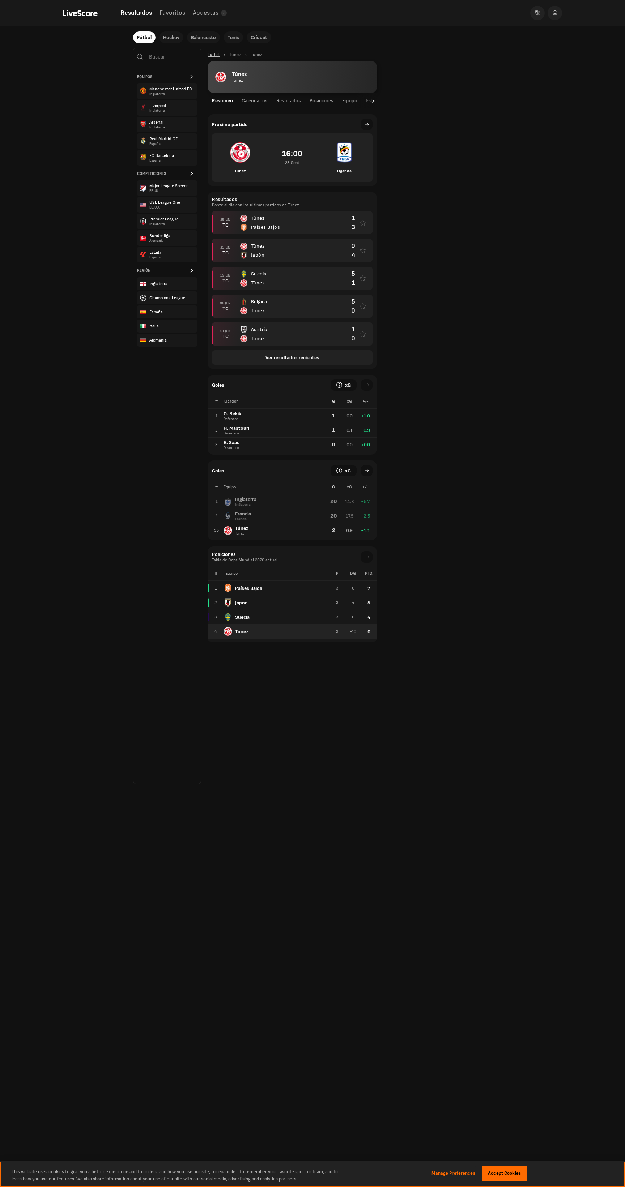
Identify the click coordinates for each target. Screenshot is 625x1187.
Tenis (233, 37)
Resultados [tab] (288, 101)
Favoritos (172, 13)
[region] (312, 1174)
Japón (241, 603)
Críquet (259, 37)
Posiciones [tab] (321, 101)
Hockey (171, 37)
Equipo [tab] (349, 101)
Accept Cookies (504, 1173)
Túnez (241, 632)
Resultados (136, 13)
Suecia (242, 617)
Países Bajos (248, 588)
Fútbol (144, 37)
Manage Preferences (453, 1173)
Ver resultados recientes (292, 358)
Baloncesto (203, 37)
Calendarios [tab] (255, 101)
